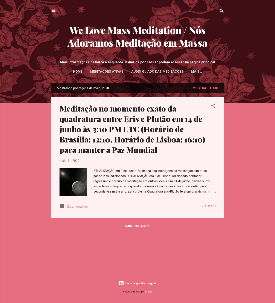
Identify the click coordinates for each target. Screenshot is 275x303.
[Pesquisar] (221, 11)
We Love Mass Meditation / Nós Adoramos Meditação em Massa (137, 36)
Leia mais (208, 206)
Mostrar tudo (205, 88)
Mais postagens (137, 226)
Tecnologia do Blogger (140, 283)
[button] (213, 106)
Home (77, 71)
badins (148, 291)
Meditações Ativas (107, 71)
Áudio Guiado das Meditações (157, 71)
